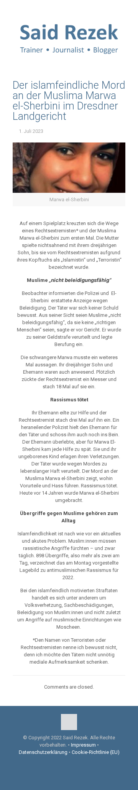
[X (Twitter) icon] (69, 8)
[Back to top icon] (69, 722)
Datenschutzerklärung (43, 752)
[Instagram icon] (79, 8)
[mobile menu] (127, 29)
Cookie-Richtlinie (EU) (96, 752)
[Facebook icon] (59, 8)
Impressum (83, 745)
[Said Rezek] (69, 37)
